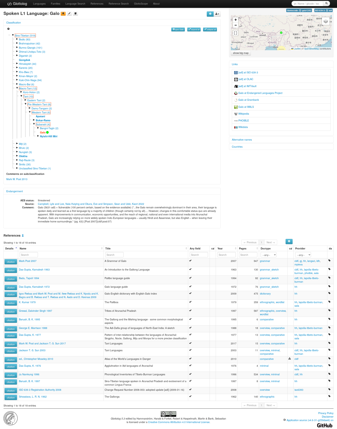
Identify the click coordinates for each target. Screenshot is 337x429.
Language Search (75, 3)
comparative (267, 319)
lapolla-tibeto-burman (310, 302)
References (97, 3)
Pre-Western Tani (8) (39, 104)
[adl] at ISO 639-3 (248, 72)
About (156, 3)
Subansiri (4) (43, 124)
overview (281, 310)
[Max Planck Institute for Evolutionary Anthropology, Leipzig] (11, 418)
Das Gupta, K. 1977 (30, 334)
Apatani (40, 116)
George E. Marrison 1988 (33, 328)
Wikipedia (243, 113)
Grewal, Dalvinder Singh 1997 (35, 310)
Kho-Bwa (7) (26, 72)
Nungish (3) (25, 152)
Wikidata (243, 127)
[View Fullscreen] (235, 33)
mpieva (299, 264)
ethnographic (267, 302)
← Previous (250, 242)
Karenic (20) (26, 68)
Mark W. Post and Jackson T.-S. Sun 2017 (42, 343)
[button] (281, 32)
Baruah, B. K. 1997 (29, 381)
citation (11, 261)
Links (235, 64)
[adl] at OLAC (245, 79)
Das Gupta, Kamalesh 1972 (34, 286)
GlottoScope (141, 3)
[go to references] (75, 14)
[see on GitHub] (69, 14)
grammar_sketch (269, 269)
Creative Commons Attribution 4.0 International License (179, 422)
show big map (241, 53)
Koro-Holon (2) (31, 92)
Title (108, 248)
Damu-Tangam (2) (42, 108)
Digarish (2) (25, 55)
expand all (195, 29)
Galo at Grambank (248, 99)
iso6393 (299, 389)
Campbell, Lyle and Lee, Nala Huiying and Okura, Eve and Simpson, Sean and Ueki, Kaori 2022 (91, 204)
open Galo (179, 29)
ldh (318, 261)
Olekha (23, 156)
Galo (43, 132)
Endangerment (14, 191)
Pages (242, 248)
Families (55, 3)
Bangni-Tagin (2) (49, 128)
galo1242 (306, 10)
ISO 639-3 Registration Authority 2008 (40, 389)
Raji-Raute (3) (27, 160)
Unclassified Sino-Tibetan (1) (35, 168)
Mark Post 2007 (28, 261)
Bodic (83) (24, 39)
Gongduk (24, 60)
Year (220, 248)
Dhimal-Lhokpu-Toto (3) (32, 51)
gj (301, 261)
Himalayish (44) (27, 63)
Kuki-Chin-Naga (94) (30, 80)
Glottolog (19, 3)
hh (304, 261)
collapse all (211, 29)
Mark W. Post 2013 (16, 179)
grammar (265, 261)
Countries (237, 146)
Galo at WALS (246, 106)
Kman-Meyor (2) (28, 76)
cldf (296, 261)
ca (212, 248)
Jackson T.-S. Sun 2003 (32, 350)
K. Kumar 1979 (27, 302)
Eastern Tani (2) (36, 100)
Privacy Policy (325, 413)
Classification (13, 22)
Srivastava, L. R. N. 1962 (33, 396)
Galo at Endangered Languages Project (260, 93)
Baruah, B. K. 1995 (29, 319)
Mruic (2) (24, 148)
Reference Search (119, 3)
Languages (39, 3)
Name (23, 248)
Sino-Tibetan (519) (25, 35)
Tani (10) (28, 96)
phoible (309, 273)
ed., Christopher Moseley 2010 (36, 359)
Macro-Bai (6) (26, 84)
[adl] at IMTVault (247, 86)
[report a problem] (63, 14)
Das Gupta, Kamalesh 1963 (34, 269)
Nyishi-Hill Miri (48, 136)
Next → (271, 242)
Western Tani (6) (41, 112)
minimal (275, 350)
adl (330, 10)
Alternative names (242, 139)
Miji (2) (23, 144)
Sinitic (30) (25, 164)
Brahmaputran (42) (29, 43)
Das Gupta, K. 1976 (30, 365)
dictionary (265, 293)
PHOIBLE (243, 120)
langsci (311, 261)
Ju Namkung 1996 (29, 374)
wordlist (280, 302)
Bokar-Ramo (43, 120)
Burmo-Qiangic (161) (30, 47)
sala (316, 273)
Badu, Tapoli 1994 (29, 278)
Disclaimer (327, 416)
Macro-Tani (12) (28, 88)
